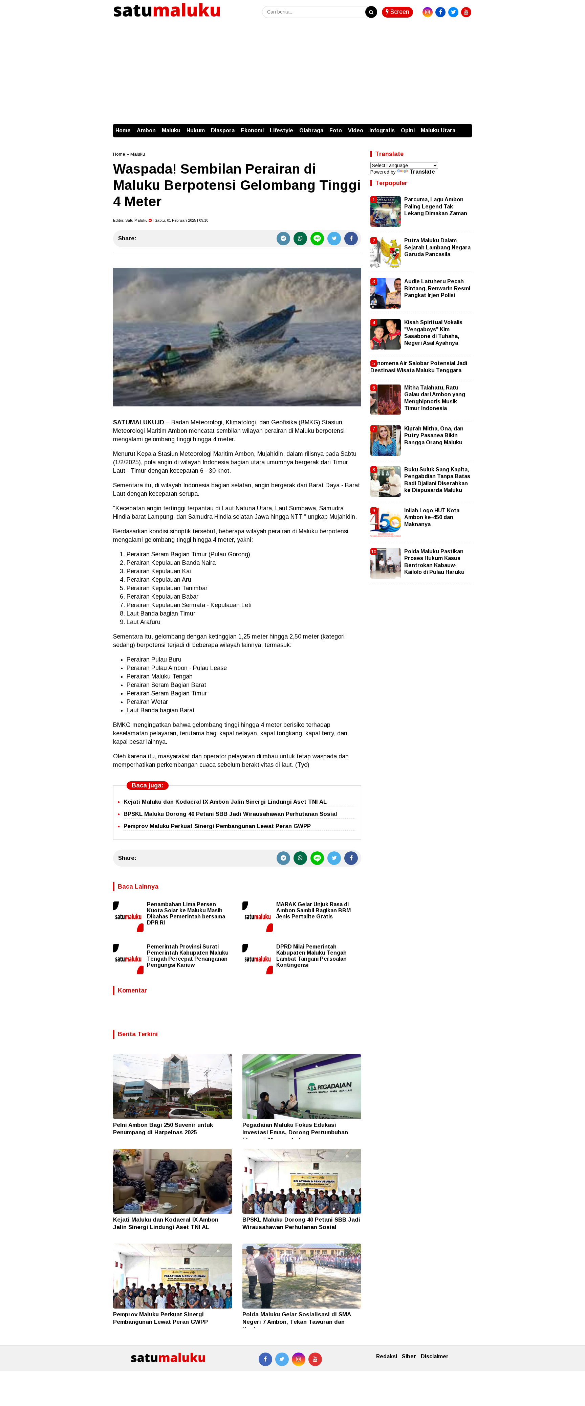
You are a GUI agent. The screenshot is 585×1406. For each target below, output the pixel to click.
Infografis (382, 130)
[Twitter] (334, 238)
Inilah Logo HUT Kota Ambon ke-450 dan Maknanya (431, 517)
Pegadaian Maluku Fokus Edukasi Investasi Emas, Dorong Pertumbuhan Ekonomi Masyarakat (295, 1132)
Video (355, 130)
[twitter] (453, 12)
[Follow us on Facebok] (265, 1359)
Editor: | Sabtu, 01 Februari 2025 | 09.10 (160, 220)
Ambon (146, 130)
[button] (465, 127)
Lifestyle (281, 130)
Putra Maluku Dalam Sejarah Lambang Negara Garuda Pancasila (437, 247)
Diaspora (223, 130)
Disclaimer (435, 1356)
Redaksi (386, 1356)
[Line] (317, 238)
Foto (335, 130)
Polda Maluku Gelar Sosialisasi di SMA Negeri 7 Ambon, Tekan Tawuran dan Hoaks (296, 1322)
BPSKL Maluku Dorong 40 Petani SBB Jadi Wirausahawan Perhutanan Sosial (230, 814)
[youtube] (466, 12)
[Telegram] (283, 238)
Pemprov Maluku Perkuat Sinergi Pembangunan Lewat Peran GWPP (217, 826)
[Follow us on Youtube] (315, 1359)
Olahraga (311, 130)
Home (123, 130)
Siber (409, 1356)
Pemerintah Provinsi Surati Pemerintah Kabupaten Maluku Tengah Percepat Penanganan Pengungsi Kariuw (188, 956)
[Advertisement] (292, 73)
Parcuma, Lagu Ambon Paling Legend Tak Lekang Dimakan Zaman (435, 206)
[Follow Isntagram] (298, 1359)
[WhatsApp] (300, 238)
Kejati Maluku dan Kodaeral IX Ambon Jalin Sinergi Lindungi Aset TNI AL (225, 802)
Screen (399, 11)
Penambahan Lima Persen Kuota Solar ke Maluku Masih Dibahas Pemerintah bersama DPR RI (186, 913)
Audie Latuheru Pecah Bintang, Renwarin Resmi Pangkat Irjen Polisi (437, 288)
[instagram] (427, 12)
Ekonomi (252, 130)
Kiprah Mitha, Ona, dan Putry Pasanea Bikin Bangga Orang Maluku (433, 435)
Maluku (171, 130)
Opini (408, 130)
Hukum (196, 130)
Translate (422, 172)
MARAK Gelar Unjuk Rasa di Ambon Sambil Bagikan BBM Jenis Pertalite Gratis (313, 910)
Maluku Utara (438, 130)
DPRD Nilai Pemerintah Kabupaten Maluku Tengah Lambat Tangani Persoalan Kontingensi (311, 956)
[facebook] (440, 12)
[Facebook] (351, 238)
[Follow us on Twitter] (282, 1359)
